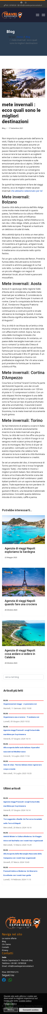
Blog (3, 128)
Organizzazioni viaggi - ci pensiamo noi (20, 704)
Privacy (5, 950)
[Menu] (37, 15)
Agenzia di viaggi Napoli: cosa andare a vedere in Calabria (20, 654)
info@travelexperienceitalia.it (31, 5)
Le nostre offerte (9, 938)
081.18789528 (11, 5)
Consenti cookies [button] (31, 1010)
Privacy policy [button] (10, 1004)
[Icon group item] (5, 977)
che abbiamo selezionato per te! (27, 190)
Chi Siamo (6, 944)
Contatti (5, 947)
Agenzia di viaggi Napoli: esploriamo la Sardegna (20, 550)
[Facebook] (21, 2)
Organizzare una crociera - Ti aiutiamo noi (21, 717)
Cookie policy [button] (25, 1001)
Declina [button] (11, 1010)
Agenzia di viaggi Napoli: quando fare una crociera (21, 602)
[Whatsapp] (26, 2)
